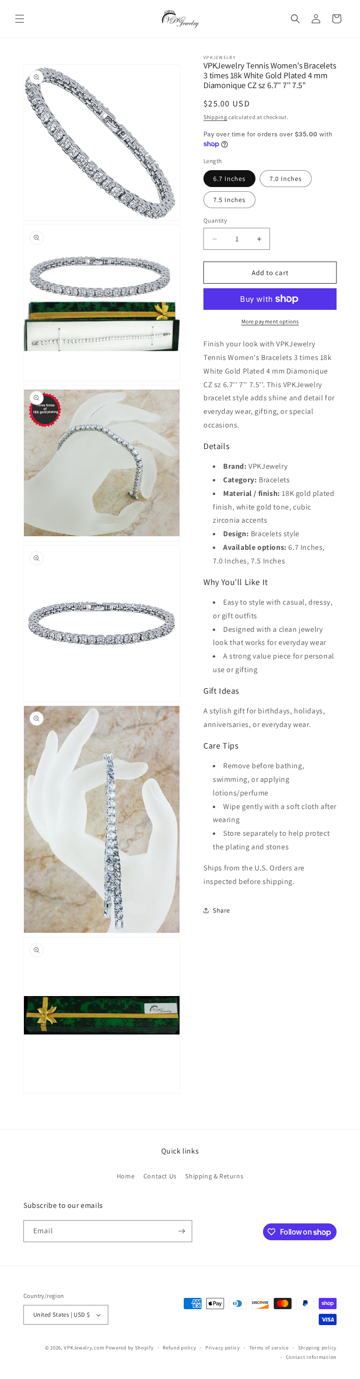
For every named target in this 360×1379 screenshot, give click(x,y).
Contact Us (160, 1176)
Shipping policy (317, 1347)
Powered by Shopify (129, 1347)
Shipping (215, 116)
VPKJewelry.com (84, 1347)
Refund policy (179, 1347)
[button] (19, 18)
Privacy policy (222, 1347)
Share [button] (221, 910)
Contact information (311, 1357)
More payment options (270, 321)
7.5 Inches (229, 199)
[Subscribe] (181, 1231)
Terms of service (269, 1347)
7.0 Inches (286, 178)
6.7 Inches (229, 178)
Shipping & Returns (214, 1176)
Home (126, 1176)
